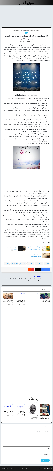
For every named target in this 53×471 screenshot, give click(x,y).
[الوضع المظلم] (44, 3)
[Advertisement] (41, 16)
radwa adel (29, 41)
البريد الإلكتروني (47, 454)
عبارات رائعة (39, 263)
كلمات (34, 30)
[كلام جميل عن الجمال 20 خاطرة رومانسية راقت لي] (33, 345)
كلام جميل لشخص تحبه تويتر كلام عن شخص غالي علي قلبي (8, 413)
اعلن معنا (21, 468)
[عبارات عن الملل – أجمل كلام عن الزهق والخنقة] (22, 248)
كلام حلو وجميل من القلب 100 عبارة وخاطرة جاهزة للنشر (20, 301)
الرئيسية (38, 30)
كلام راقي (30, 263)
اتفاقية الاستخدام (4, 468)
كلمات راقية (14, 263)
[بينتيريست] (32, 269)
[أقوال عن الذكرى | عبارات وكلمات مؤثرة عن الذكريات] (8, 296)
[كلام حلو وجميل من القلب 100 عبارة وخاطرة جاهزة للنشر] (20, 296)
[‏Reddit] (29, 269)
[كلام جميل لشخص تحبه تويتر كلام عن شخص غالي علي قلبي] (8, 407)
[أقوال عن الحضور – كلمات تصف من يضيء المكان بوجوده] (46, 255)
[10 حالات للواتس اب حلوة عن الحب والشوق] (45, 296)
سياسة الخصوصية (11, 468)
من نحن (17, 468)
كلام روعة (22, 263)
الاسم (49, 448)
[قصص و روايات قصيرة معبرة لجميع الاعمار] (33, 409)
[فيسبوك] (40, 282)
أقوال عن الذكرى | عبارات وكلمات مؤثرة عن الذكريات (8, 301)
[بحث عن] (46, 3)
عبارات (46, 263)
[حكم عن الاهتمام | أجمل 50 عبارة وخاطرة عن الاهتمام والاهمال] (46, 248)
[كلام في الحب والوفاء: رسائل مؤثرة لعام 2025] (45, 410)
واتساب (6, 263)
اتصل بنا (25, 468)
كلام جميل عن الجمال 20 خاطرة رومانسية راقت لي (33, 399)
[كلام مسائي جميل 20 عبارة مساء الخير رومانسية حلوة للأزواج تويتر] (20, 407)
